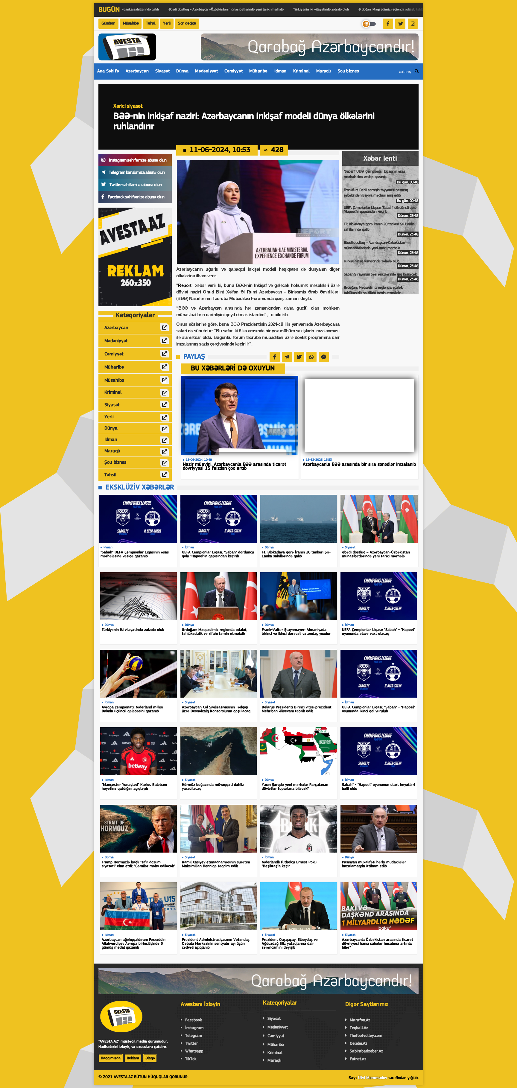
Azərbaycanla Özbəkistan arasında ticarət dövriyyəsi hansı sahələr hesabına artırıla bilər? (377, 943)
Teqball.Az (359, 1028)
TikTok (191, 1059)
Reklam (133, 1058)
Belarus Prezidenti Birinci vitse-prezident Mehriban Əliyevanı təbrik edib (297, 709)
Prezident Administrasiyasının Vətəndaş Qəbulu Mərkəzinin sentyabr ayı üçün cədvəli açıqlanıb (216, 943)
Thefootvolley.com (366, 1036)
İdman (280, 71)
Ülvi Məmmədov (372, 1078)
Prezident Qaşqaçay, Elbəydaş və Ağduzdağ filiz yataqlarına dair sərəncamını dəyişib (290, 943)
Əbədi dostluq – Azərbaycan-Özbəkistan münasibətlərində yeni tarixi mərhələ (381, 248)
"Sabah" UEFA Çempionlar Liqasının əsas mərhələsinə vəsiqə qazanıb (381, 177)
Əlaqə (150, 1058)
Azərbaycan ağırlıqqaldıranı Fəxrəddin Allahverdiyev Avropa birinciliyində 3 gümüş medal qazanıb (133, 943)
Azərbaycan (137, 71)
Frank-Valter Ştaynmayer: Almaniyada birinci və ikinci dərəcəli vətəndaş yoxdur (296, 632)
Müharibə (258, 71)
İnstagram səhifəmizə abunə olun (137, 160)
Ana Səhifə (108, 71)
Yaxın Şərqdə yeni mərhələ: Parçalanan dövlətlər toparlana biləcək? (295, 787)
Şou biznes (348, 71)
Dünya (182, 71)
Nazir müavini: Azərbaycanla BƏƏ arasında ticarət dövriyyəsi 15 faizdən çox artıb (234, 466)
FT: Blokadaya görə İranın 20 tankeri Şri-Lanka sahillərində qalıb (381, 229)
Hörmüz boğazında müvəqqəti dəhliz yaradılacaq (213, 787)
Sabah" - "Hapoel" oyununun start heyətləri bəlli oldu (378, 787)
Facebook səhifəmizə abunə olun (135, 197)
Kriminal (301, 71)
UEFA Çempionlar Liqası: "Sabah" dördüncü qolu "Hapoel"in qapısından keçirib (381, 212)
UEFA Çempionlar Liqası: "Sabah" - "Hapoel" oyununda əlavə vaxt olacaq (378, 632)
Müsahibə (131, 23)
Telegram (193, 1036)
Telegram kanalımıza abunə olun (136, 173)
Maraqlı (323, 71)
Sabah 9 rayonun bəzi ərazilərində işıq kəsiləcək (381, 277)
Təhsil (151, 23)
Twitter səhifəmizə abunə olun (135, 185)
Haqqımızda (111, 1058)
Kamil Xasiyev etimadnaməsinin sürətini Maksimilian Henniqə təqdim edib (216, 864)
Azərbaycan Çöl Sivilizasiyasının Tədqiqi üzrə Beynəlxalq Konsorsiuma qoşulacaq (216, 709)
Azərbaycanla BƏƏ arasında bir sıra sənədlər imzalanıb (359, 464)
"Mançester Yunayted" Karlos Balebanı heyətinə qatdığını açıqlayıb (134, 787)
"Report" (184, 285)
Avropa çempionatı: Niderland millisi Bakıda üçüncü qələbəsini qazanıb (132, 709)
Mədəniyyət (206, 71)
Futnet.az (358, 1059)
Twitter (191, 1043)
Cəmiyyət (233, 71)
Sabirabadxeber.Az (366, 1051)
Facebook (193, 1020)
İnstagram (194, 1028)
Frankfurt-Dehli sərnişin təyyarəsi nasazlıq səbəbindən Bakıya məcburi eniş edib (381, 195)
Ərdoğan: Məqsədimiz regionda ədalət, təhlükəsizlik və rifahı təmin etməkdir (381, 293)
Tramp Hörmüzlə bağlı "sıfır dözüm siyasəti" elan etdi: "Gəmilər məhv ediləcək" (138, 864)
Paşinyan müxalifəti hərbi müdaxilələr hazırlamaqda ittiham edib (374, 864)
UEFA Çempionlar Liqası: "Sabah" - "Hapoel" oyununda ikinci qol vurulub (378, 709)
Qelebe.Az (358, 1043)
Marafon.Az (360, 1020)
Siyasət (162, 71)
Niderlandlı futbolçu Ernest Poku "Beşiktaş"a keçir (289, 864)
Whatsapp (194, 1051)
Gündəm (108, 23)
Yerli (167, 23)
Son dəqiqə (187, 23)
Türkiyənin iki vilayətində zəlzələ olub (381, 263)
